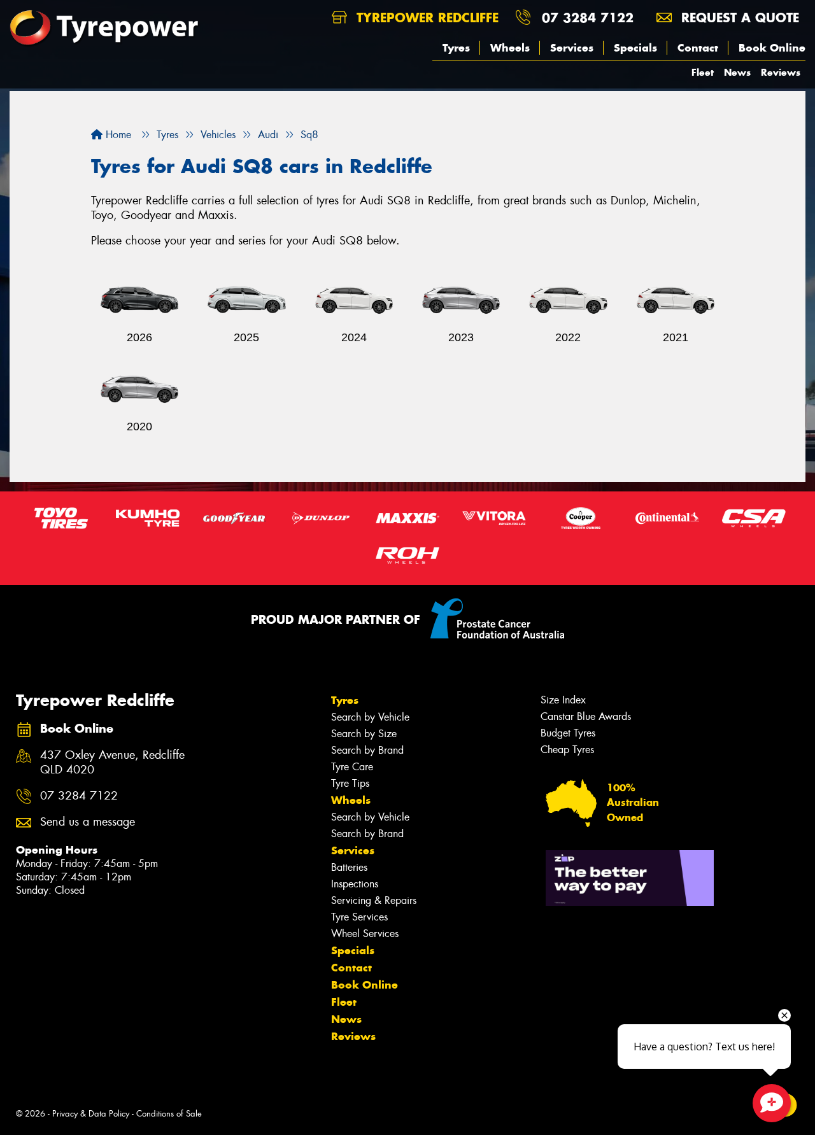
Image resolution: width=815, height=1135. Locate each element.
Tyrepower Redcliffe (425, 17)
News (737, 72)
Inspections (354, 884)
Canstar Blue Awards (586, 716)
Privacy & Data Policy (90, 1113)
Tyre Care (352, 766)
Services (571, 48)
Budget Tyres (568, 733)
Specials (635, 48)
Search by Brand (367, 750)
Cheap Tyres (567, 749)
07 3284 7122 (588, 17)
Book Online (772, 48)
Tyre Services (359, 917)
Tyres (456, 48)
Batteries (349, 867)
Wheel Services (365, 933)
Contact (697, 48)
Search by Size (364, 733)
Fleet (702, 72)
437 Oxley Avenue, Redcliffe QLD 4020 (112, 762)
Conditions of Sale (169, 1113)
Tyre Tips (350, 783)
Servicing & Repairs (373, 900)
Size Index (563, 700)
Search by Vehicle (370, 717)
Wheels (510, 48)
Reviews (780, 72)
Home (117, 134)
